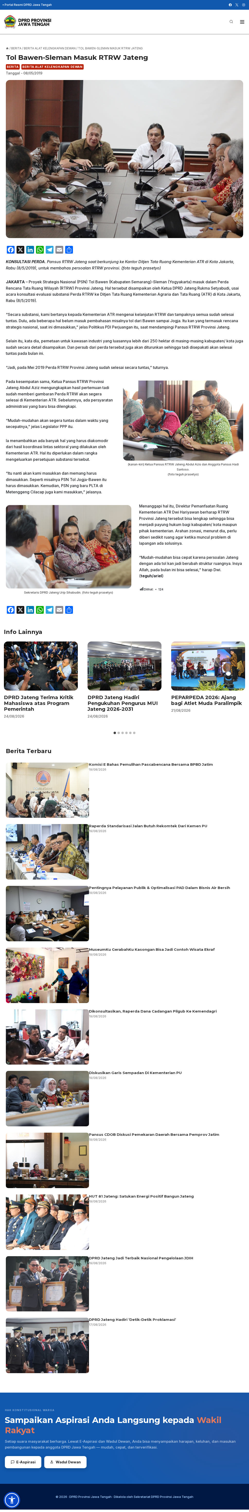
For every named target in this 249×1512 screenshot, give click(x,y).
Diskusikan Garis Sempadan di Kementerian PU (135, 1072)
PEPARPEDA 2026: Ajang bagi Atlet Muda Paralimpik (206, 700)
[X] (237, 5)
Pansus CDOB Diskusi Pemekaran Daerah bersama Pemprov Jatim (154, 1134)
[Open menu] (242, 22)
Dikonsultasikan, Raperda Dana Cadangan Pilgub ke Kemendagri (153, 1011)
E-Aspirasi (26, 1462)
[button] (12, 1500)
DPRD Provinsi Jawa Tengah (90, 1497)
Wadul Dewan (68, 1462)
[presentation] (41, 666)
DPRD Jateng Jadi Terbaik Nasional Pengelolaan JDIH (141, 1258)
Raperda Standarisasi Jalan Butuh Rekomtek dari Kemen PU (148, 826)
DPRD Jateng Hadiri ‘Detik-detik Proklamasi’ (133, 1319)
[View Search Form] (231, 22)
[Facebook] (230, 5)
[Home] (7, 48)
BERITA (13, 67)
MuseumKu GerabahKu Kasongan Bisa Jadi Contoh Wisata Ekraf (152, 949)
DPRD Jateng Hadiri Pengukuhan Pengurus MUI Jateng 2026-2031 (123, 703)
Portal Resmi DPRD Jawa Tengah (28, 5)
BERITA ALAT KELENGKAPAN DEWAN (52, 67)
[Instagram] (244, 5)
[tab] (115, 733)
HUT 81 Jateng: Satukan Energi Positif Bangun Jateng (141, 1196)
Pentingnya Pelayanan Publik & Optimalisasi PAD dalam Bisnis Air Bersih (159, 887)
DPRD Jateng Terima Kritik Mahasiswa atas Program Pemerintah (38, 703)
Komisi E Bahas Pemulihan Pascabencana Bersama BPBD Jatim (151, 764)
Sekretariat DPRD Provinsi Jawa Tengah (163, 1497)
